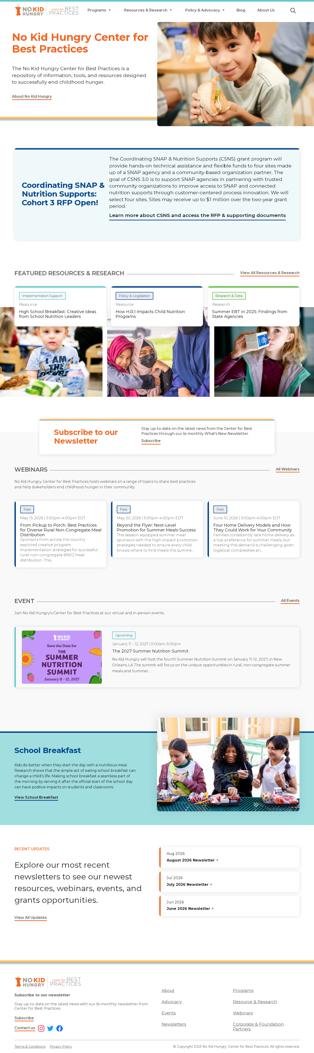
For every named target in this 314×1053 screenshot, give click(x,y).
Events (169, 1013)
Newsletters (174, 1024)
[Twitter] (50, 1029)
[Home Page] (46, 11)
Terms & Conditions (30, 1046)
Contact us (24, 1028)
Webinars (243, 1013)
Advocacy (172, 1001)
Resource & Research (255, 1001)
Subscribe (24, 1018)
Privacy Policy (61, 1046)
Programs (243, 990)
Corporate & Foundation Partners (258, 1027)
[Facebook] (59, 1029)
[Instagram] (41, 1029)
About (168, 990)
